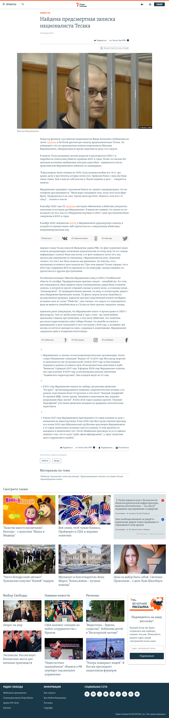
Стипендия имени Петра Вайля (18, 698)
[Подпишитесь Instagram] (118, 694)
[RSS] (124, 694)
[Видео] (142, 4)
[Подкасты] (130, 694)
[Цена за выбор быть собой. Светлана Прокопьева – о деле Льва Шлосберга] (140, 559)
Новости (45, 13)
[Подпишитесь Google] (87, 694)
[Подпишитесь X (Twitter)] (99, 694)
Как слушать (49, 693)
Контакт (7, 708)
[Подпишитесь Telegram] (112, 694)
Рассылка (48, 703)
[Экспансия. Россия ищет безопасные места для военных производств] (22, 641)
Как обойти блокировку (55, 698)
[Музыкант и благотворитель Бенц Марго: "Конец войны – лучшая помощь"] (84, 559)
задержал (70, 206)
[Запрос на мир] (22, 611)
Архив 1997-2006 (11, 703)
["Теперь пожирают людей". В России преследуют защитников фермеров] (105, 649)
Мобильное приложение (14, 693)
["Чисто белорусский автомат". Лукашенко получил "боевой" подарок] (29, 559)
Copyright (48, 708)
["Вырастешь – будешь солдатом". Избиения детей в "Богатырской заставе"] (105, 611)
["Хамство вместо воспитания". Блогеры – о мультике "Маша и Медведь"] (29, 510)
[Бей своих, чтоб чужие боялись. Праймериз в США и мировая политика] (84, 510)
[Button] (100, 40)
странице (52, 142)
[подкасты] (150, 4)
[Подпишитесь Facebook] (93, 694)
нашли (73, 223)
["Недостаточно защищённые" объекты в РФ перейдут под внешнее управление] (64, 649)
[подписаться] (137, 694)
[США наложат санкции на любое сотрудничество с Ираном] (64, 611)
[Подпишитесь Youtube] (105, 694)
